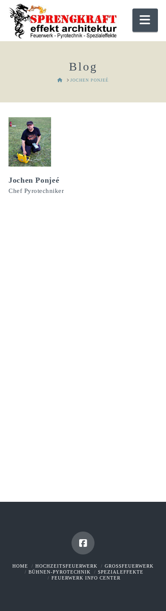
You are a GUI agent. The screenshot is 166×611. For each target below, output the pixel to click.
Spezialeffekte (120, 571)
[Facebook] (83, 543)
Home (20, 566)
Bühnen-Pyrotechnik (60, 571)
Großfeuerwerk (129, 566)
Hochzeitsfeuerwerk (66, 566)
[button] (145, 20)
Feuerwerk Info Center (86, 577)
